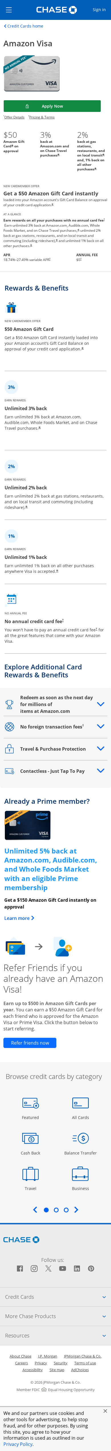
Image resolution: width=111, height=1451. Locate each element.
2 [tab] (56, 1210)
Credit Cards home (25, 26)
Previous (35, 1209)
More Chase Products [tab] (58, 1316)
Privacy (41, 1363)
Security (60, 1363)
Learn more (19, 918)
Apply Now (66, 106)
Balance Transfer (80, 1153)
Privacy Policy (17, 1444)
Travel (32, 1188)
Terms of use (85, 1363)
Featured (31, 1117)
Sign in (101, 9)
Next (76, 1209)
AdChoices (80, 1369)
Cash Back (30, 1153)
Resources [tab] (58, 1335)
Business (81, 1188)
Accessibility (32, 1369)
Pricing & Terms (42, 117)
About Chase (20, 1356)
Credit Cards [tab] (58, 1296)
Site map (57, 1369)
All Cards (81, 1117)
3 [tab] (66, 1210)
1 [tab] (46, 1210)
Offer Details (14, 117)
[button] (105, 1411)
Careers (21, 1363)
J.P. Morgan (47, 1356)
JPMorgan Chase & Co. (82, 1356)
